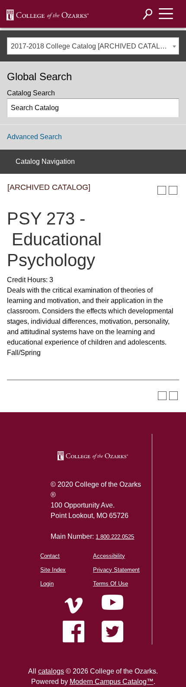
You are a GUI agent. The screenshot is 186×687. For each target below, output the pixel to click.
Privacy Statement (116, 570)
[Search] (148, 14)
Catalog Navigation (45, 161)
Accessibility (109, 556)
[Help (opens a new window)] (173, 190)
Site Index (53, 570)
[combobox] (93, 46)
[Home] (74, 606)
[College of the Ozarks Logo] (92, 456)
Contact (50, 556)
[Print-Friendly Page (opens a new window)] (161, 190)
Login (47, 583)
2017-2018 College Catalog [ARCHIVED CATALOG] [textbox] (91, 46)
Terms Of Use (110, 583)
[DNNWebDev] (47, 14)
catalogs (51, 671)
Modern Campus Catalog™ (112, 681)
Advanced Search (34, 136)
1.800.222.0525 (115, 537)
